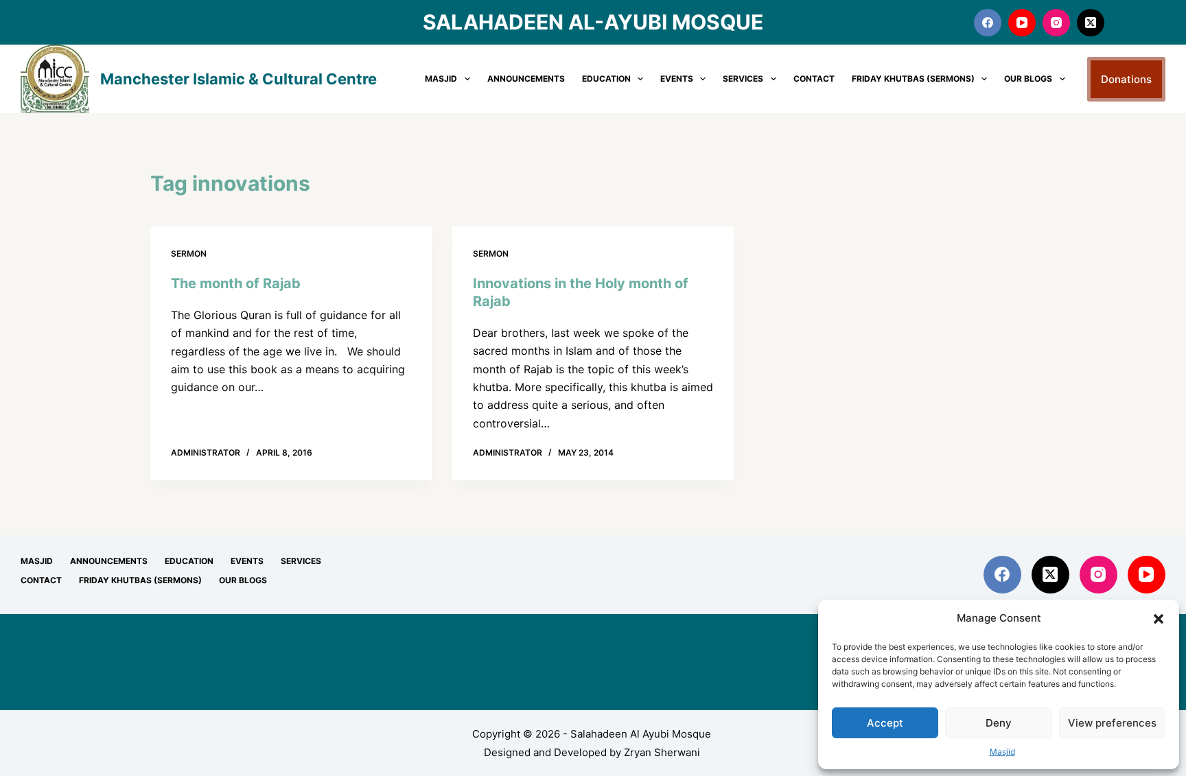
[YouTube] (1022, 22)
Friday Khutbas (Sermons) (913, 78)
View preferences (1112, 722)
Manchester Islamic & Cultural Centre (238, 79)
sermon (189, 253)
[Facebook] (987, 22)
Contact (814, 78)
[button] (1158, 619)
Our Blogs (1028, 78)
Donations (1126, 79)
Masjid (1002, 751)
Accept (885, 722)
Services (743, 78)
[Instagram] (1056, 22)
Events (676, 78)
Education (606, 78)
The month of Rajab (236, 283)
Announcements (526, 78)
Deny (999, 722)
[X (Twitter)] (1090, 22)
